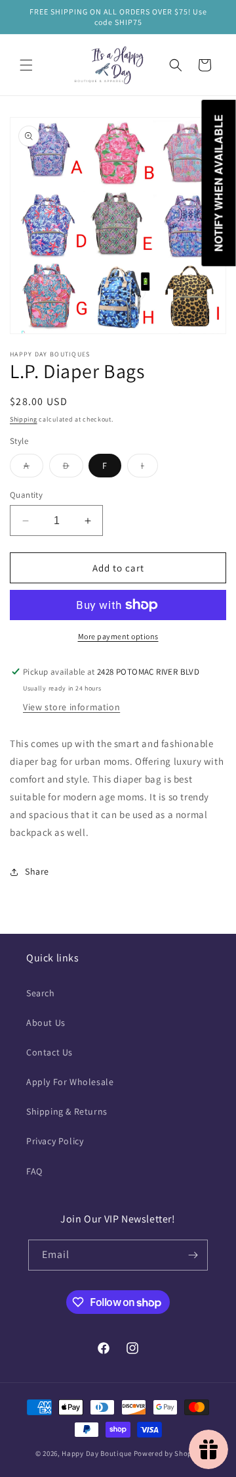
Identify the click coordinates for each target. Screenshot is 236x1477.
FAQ (34, 1171)
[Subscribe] (192, 1255)
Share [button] (37, 871)
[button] (26, 65)
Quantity (26, 494)
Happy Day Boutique (97, 1453)
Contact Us (49, 1052)
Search (40, 993)
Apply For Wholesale (69, 1082)
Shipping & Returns (67, 1111)
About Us (46, 1023)
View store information (71, 707)
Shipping (23, 419)
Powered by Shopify (167, 1453)
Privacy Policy (54, 1141)
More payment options (118, 636)
